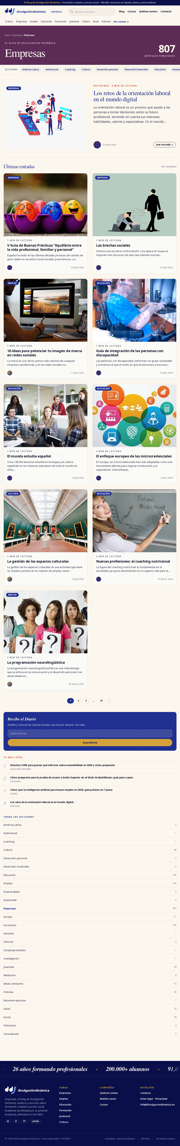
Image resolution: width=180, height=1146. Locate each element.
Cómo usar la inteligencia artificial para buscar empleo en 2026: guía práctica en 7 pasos (61, 789)
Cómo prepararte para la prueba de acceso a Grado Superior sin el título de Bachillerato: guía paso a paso (71, 777)
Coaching (70, 69)
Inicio (8, 35)
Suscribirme (90, 742)
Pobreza (106, 21)
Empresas (21, 21)
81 (101, 700)
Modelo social (108, 1098)
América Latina (30, 69)
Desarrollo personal (107, 69)
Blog (121, 11)
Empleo (34, 21)
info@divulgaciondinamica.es (157, 1104)
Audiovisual (52, 69)
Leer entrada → (164, 144)
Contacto (166, 11)
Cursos (132, 11)
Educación (46, 21)
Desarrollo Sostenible (136, 69)
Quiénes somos (148, 11)
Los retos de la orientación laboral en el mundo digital (132, 96)
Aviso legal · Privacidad (153, 1098)
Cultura (86, 21)
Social (96, 21)
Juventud (74, 21)
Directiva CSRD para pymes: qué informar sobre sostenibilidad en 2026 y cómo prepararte (62, 765)
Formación (60, 21)
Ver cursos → (121, 21)
